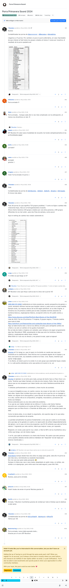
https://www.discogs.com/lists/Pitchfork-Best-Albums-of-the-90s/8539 (32, 317)
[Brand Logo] (5, 4)
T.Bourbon (11, 28)
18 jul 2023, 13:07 (24, 130)
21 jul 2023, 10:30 (28, 528)
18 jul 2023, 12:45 (23, 112)
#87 (66, 172)
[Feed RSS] (52, 15)
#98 (66, 499)
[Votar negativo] (61, 94)
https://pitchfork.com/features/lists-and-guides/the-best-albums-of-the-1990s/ (34, 323)
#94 (66, 376)
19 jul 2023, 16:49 (26, 453)
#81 (66, 28)
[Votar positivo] (55, 94)
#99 (66, 514)
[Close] (64, 548)
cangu (10, 273)
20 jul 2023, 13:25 (25, 486)
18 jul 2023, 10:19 (25, 99)
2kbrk (9, 112)
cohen (10, 301)
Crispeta (10, 172)
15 (48, 577)
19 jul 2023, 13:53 (25, 289)
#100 (65, 528)
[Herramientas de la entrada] (65, 94)
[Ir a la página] (43, 577)
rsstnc (10, 157)
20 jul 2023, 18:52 (24, 499)
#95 (66, 453)
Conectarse (16, 570)
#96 (66, 474)
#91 (66, 289)
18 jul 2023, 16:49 (23, 145)
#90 (66, 273)
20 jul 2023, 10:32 (27, 474)
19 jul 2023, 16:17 (25, 349)
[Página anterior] (12, 577)
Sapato (10, 130)
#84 (66, 130)
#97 (66, 486)
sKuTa (10, 145)
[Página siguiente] (57, 577)
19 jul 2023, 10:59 (26, 184)
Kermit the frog (12, 528)
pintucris (10, 486)
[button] (2, 585)
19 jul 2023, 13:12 (23, 273)
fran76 (10, 499)
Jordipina (11, 289)
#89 (66, 203)
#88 (66, 184)
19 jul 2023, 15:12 (23, 301)
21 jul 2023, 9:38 (25, 514)
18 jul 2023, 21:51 (24, 172)
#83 (66, 112)
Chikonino (11, 99)
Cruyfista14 (11, 474)
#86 (66, 157)
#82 (66, 99)
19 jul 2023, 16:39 (26, 376)
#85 (66, 145)
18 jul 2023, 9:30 (25, 28)
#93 (66, 349)
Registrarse (7, 570)
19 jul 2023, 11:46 (25, 203)
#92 (66, 301)
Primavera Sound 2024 (10, 15)
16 (52, 577)
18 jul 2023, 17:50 (23, 157)
